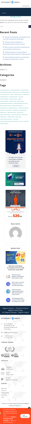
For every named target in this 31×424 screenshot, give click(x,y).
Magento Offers (9, 113)
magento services (20, 116)
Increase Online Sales (13, 100)
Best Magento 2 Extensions (15, 90)
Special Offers (26, 126)
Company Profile (5, 398)
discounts (12, 95)
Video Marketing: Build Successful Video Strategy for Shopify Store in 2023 (18, 305)
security (21, 126)
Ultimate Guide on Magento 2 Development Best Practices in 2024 (18, 282)
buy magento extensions (4, 95)
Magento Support (3, 121)
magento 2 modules (12, 103)
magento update (18, 121)
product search (15, 123)
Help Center (4, 394)
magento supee (25, 118)
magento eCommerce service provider (21, 105)
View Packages (25, 415)
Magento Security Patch (11, 116)
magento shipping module (16, 118)
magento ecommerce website (17, 108)
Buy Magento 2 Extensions (25, 92)
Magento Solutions (8, 314)
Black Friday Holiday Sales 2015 (6, 92)
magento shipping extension (5, 118)
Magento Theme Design (15, 316)
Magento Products (23, 113)
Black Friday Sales (16, 92)
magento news (3, 113)
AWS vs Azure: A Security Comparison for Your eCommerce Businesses (18, 289)
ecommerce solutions (18, 95)
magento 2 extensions (4, 103)
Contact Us (3, 396)
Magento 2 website (20, 103)
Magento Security (3, 116)
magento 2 (20, 100)
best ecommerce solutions (5, 90)
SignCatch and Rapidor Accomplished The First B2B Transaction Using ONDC (15, 273)
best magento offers (24, 90)
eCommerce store (26, 95)
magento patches (16, 113)
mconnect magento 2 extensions (6, 123)
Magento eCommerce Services (5, 108)
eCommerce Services (22, 314)
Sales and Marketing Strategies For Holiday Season (9, 126)
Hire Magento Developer (9, 318)
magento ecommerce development (6, 105)
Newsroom (3, 400)
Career (2, 402)
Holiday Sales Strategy (4, 100)
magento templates (10, 121)
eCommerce (25, 6)
